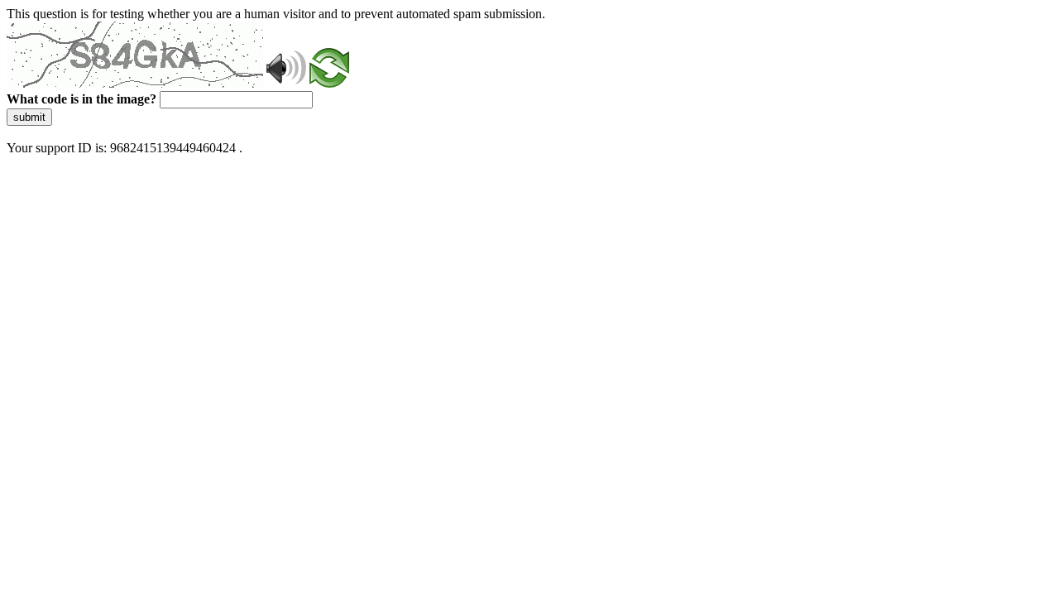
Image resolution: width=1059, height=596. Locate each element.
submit (29, 117)
